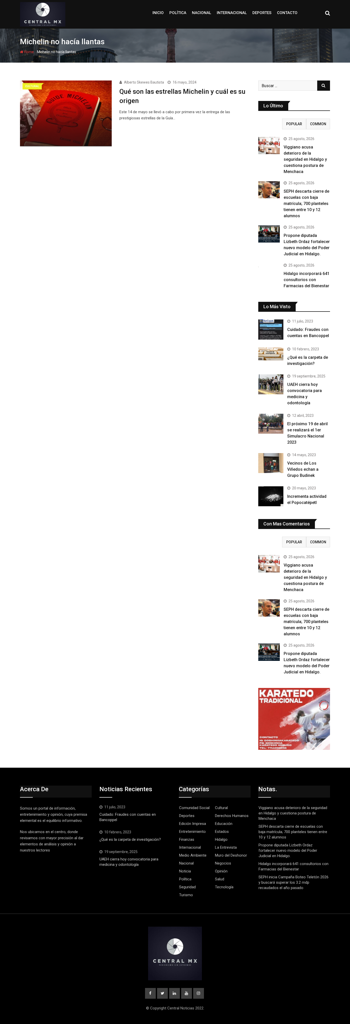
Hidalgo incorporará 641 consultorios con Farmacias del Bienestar (307, 279)
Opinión (221, 871)
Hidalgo (221, 839)
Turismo (186, 895)
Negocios (223, 863)
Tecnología (224, 887)
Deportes (261, 12)
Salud (219, 879)
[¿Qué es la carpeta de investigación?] (270, 353)
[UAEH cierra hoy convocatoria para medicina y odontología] (270, 384)
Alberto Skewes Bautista (144, 82)
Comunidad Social (194, 808)
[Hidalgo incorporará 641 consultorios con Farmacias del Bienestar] (269, 266)
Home (28, 52)
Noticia (185, 871)
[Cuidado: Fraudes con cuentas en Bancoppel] (270, 329)
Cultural (221, 808)
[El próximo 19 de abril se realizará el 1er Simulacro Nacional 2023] (270, 424)
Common (318, 124)
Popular (294, 124)
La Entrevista (226, 847)
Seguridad (187, 887)
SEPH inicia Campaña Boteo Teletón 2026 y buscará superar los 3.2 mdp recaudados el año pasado (293, 882)
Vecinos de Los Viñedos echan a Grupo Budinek (302, 469)
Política (177, 12)
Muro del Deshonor (231, 855)
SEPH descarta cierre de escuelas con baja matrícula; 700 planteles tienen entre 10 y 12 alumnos (306, 203)
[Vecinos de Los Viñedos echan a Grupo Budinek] (270, 463)
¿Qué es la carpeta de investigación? (130, 839)
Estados (222, 831)
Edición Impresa (192, 823)
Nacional (201, 12)
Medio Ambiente (193, 855)
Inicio (158, 12)
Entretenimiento (192, 831)
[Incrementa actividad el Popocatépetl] (270, 496)
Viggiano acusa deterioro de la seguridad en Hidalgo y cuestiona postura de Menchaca (305, 159)
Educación (223, 823)
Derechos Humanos (232, 815)
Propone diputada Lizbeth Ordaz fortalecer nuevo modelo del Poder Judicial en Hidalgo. (288, 850)
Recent (270, 124)
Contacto (287, 12)
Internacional (232, 12)
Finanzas (186, 839)
